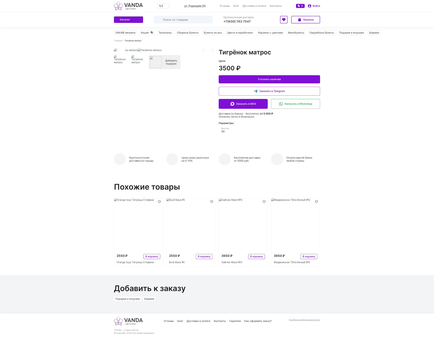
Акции (145, 32)
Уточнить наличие (269, 79)
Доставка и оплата (254, 5)
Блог (236, 5)
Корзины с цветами (270, 32)
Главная (118, 40)
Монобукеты (296, 32)
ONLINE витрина (125, 32)
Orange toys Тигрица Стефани (135, 262)
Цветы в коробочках (240, 32)
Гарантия (235, 321)
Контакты (276, 5)
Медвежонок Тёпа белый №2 (292, 262)
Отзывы (225, 5)
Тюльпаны (165, 32)
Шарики (374, 32)
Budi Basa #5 (177, 262)
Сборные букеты (188, 32)
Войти (316, 5)
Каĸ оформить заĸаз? (258, 321)
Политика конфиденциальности (304, 320)
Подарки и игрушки (351, 32)
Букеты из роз (213, 32)
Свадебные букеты (321, 32)
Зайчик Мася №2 (231, 262)
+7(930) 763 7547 (237, 21)
